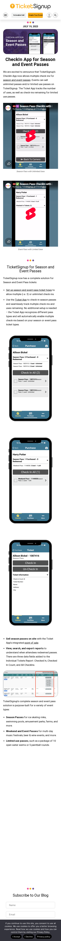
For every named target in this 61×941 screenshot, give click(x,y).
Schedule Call (18, 15)
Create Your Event (36, 15)
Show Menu (5, 15)
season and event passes (16, 80)
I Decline (29, 936)
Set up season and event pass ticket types (29, 290)
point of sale (31, 642)
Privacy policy (43, 936)
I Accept (16, 936)
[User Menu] (49, 15)
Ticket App (21, 299)
